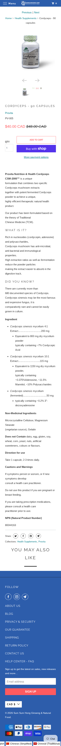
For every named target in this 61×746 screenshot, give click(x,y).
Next (36, 12)
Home (8, 18)
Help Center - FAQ (19, 661)
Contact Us (14, 653)
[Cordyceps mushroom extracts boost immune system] (30, 51)
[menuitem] (46, 743)
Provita (9, 113)
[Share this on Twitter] (15, 535)
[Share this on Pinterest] (30, 535)
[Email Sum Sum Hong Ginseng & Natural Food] (26, 596)
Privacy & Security (20, 621)
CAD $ (11, 704)
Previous (27, 12)
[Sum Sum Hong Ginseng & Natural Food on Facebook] (9, 596)
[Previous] (24, 80)
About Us (12, 605)
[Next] (37, 80)
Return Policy (16, 645)
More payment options (36, 157)
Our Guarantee (17, 629)
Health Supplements (25, 18)
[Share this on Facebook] (23, 535)
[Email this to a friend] (38, 535)
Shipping (12, 637)
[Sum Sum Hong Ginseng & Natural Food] (30, 3)
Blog (9, 613)
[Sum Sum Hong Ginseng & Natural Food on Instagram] (17, 596)
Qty (7, 142)
